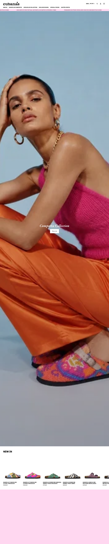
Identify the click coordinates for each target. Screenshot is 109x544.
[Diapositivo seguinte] (104, 470)
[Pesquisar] (97, 3)
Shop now (54, 231)
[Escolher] (20, 478)
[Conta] (100, 3)
